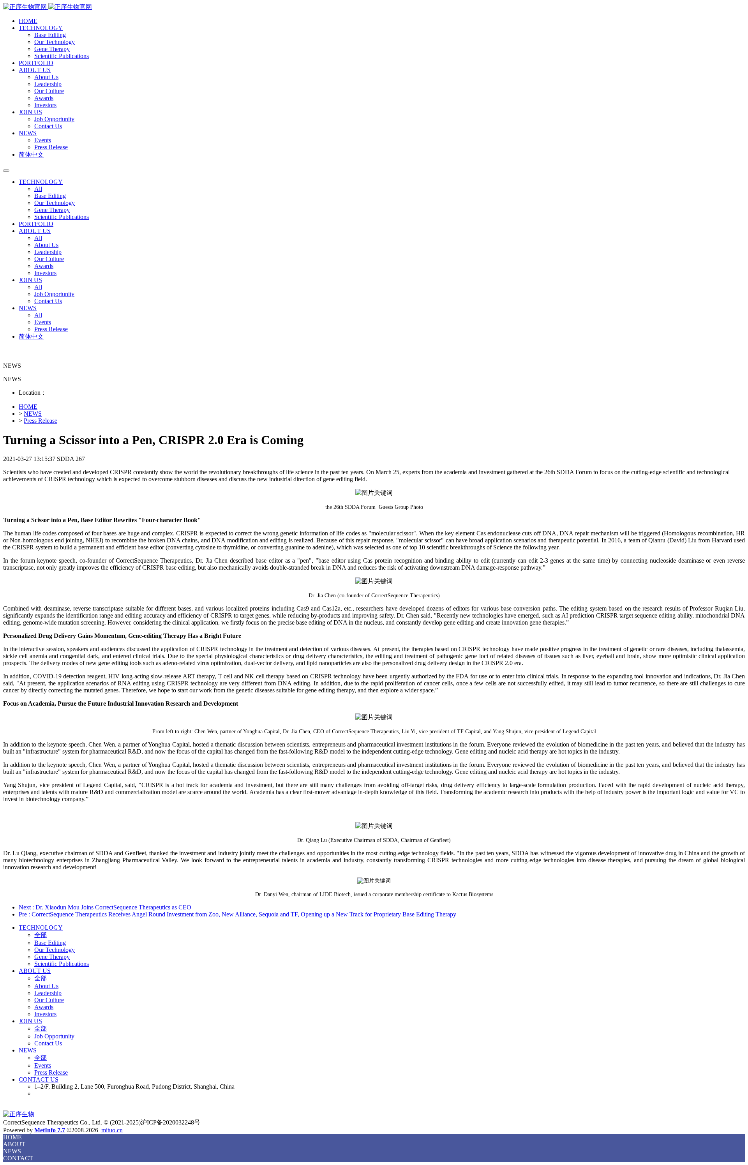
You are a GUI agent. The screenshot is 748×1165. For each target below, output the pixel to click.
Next (105, 907)
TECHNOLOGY (41, 28)
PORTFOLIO (36, 63)
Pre (237, 914)
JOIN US (30, 112)
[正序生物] (374, 7)
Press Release (40, 420)
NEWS (28, 133)
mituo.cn (112, 1130)
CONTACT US (38, 1079)
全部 (40, 935)
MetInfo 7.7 (49, 1130)
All (38, 188)
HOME (28, 21)
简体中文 (31, 154)
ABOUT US (35, 70)
